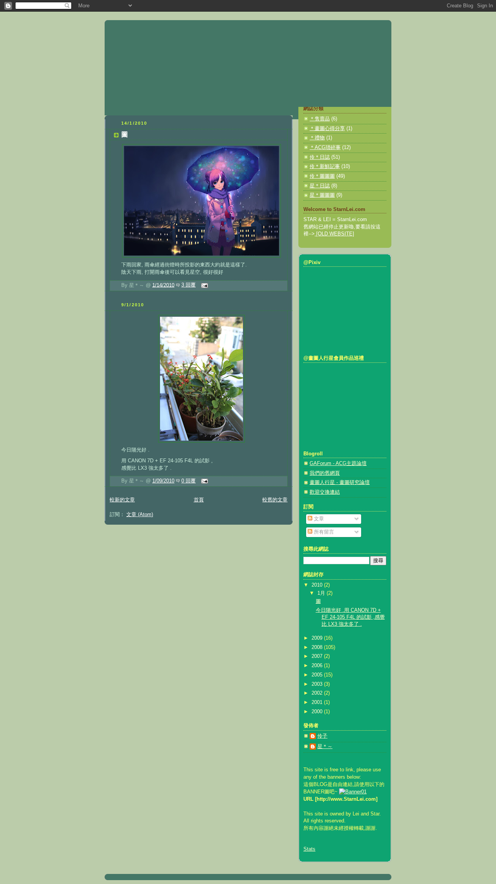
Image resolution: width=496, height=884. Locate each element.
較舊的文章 (275, 500)
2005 (318, 675)
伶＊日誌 (320, 157)
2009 (318, 638)
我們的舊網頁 (325, 473)
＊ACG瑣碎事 (325, 147)
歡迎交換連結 (325, 492)
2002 (318, 693)
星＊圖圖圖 (322, 195)
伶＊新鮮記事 (325, 166)
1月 (322, 593)
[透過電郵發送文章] (203, 285)
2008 (318, 647)
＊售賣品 (320, 119)
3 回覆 (188, 285)
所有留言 (323, 532)
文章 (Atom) (139, 514)
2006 (318, 665)
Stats (309, 849)
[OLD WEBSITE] (334, 234)
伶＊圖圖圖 (322, 176)
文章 (318, 519)
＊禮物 (317, 138)
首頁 (199, 500)
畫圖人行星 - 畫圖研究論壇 (340, 482)
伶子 (322, 736)
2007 (318, 656)
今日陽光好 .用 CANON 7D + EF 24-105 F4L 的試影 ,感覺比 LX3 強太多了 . (350, 617)
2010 (318, 585)
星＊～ (324, 746)
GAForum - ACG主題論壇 (338, 463)
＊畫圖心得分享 (327, 128)
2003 (318, 684)
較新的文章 (122, 500)
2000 (318, 711)
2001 (318, 702)
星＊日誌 (320, 186)
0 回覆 (188, 481)
